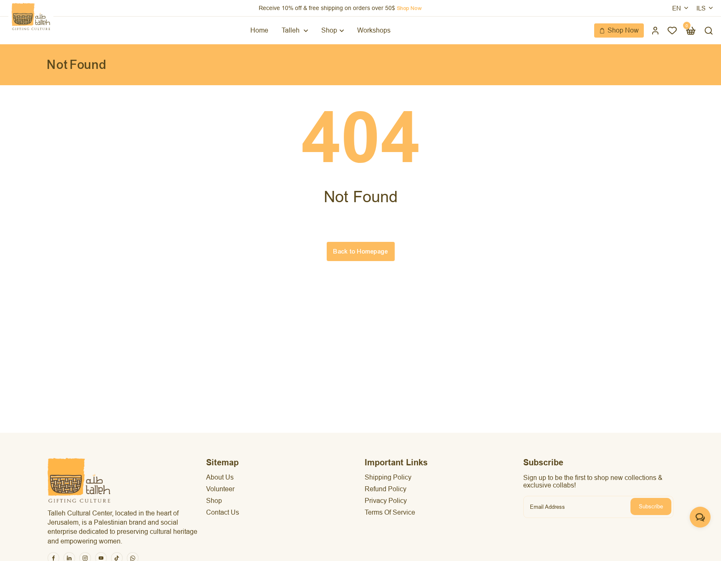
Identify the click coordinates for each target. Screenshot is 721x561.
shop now (409, 8)
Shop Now (623, 30)
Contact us (222, 512)
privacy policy (386, 500)
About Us (220, 477)
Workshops (374, 30)
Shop (329, 30)
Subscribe (651, 506)
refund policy (385, 488)
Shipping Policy (388, 477)
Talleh (291, 30)
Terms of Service (390, 512)
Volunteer (220, 488)
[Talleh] (30, 16)
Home (259, 30)
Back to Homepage (360, 251)
